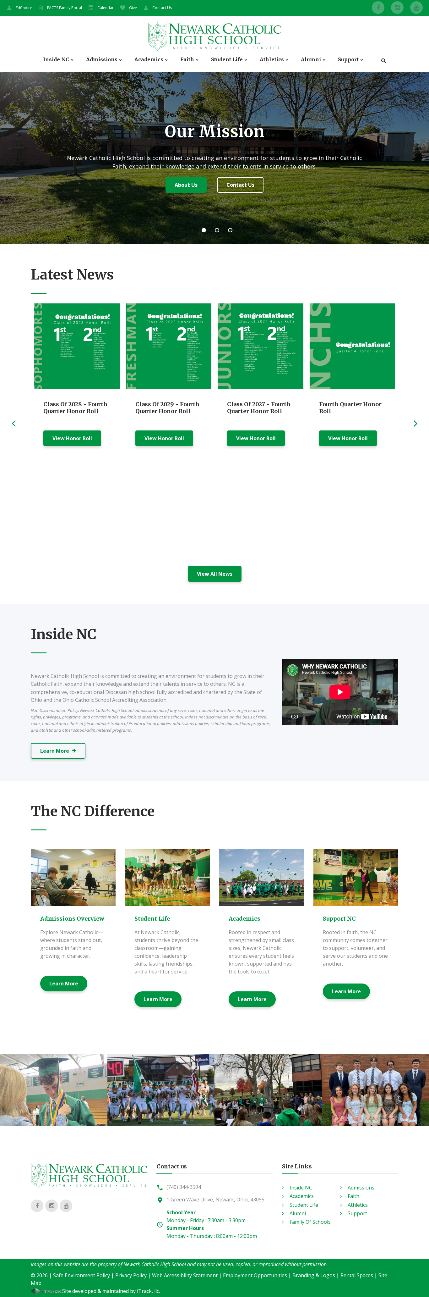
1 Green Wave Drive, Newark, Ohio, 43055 (215, 1199)
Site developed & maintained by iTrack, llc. (111, 1291)
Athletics (272, 60)
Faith (187, 60)
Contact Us (162, 7)
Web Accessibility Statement (185, 1275)
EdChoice (24, 7)
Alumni (311, 60)
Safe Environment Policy (81, 1275)
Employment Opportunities (255, 1275)
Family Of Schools (310, 1221)
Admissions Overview (72, 918)
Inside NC (56, 60)
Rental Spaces (356, 1275)
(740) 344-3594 (183, 1186)
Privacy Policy (131, 1275)
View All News (214, 573)
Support (348, 60)
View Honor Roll (72, 438)
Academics (148, 60)
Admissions (101, 60)
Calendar (105, 7)
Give (133, 7)
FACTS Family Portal (64, 7)
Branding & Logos (313, 1275)
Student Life (227, 60)
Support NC (339, 918)
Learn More (214, 184)
